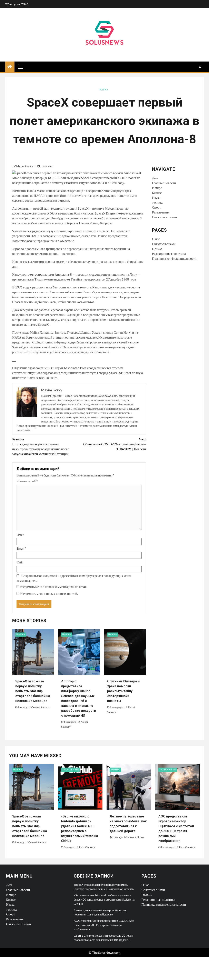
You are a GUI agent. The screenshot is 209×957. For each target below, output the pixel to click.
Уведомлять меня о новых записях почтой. (49, 593)
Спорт (156, 207)
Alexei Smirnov (41, 707)
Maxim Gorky (24, 166)
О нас (156, 239)
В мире (157, 188)
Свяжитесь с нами (164, 217)
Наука (103, 89)
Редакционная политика (169, 253)
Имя (20, 535)
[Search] (200, 67)
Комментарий (27, 481)
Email (21, 548)
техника (157, 202)
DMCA (157, 249)
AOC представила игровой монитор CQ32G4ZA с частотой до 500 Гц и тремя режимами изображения (104, 925)
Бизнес (157, 193)
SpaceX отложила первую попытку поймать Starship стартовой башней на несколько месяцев (32, 691)
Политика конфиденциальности (174, 258)
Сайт (20, 562)
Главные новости (164, 183)
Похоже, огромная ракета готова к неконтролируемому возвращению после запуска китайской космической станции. (40, 446)
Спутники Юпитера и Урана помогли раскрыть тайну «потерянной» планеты (123, 691)
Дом (155, 178)
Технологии (70, 769)
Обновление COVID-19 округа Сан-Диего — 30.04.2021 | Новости (114, 444)
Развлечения (160, 212)
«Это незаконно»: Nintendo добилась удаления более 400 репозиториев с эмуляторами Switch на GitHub (104, 899)
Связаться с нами (164, 244)
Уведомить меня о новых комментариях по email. (53, 586)
